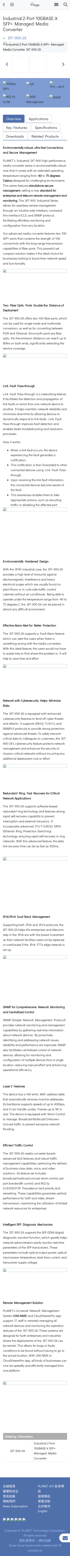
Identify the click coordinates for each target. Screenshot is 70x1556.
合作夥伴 (44, 1506)
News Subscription (15, 1506)
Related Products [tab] (45, 136)
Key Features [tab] (16, 127)
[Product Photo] (35, 46)
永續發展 (9, 1486)
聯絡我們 (9, 1501)
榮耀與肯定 (10, 1491)
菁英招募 (9, 1496)
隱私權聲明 (27, 1540)
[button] (7, 64)
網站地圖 (44, 1540)
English (42, 1511)
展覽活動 (44, 1501)
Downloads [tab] (15, 136)
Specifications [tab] (46, 127)
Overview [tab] (13, 118)
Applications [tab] (38, 118)
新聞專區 (44, 1496)
